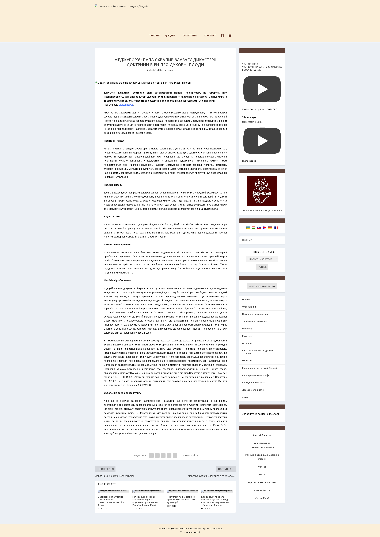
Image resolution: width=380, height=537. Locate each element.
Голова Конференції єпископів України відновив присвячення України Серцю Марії (145, 500)
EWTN (262, 474)
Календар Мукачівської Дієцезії (259, 368)
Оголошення (249, 306)
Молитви (247, 360)
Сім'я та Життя (262, 490)
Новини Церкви (166, 70)
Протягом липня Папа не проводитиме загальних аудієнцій (181, 499)
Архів (245, 397)
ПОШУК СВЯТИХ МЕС (262, 252)
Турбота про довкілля (254, 321)
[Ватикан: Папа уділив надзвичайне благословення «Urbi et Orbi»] (113, 491)
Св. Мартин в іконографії (255, 375)
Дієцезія (170, 35)
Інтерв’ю (247, 343)
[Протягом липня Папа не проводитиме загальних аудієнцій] (182, 491)
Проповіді (247, 328)
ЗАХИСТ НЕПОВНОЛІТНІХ (262, 286)
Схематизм (189, 35)
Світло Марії (262, 498)
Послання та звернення (255, 314)
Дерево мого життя (253, 389)
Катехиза (247, 336)
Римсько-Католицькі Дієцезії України (257, 352)
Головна (154, 35)
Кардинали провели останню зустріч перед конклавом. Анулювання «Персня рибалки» (215, 500)
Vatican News (126, 105)
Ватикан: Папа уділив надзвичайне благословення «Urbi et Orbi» (111, 500)
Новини (246, 299)
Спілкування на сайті (253, 382)
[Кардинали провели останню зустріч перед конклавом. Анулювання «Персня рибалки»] (217, 491)
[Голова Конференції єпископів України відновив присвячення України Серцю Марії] (148, 491)
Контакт (210, 35)
